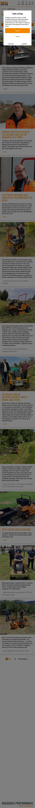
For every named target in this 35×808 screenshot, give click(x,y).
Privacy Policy (11, 44)
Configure (17, 36)
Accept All (17, 30)
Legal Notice (24, 44)
